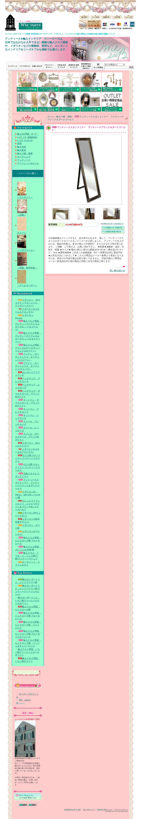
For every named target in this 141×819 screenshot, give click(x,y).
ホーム (50, 116)
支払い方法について (89, 809)
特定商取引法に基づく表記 (72, 809)
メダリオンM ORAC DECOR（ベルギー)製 (27, 495)
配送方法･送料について (104, 809)
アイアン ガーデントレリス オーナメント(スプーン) (27, 357)
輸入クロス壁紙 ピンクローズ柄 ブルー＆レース (28, 540)
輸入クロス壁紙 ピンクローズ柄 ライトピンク (28, 625)
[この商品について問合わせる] (113, 229)
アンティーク (23, 160)
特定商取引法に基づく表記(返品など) (112, 223)
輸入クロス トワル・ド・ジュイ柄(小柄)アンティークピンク (27, 556)
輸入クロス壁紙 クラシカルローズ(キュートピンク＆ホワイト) (28, 348)
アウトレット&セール (28, 163)
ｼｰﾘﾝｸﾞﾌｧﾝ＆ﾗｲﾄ (25, 140)
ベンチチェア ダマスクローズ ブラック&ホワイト (27, 394)
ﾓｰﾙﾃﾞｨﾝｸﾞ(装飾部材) (27, 137)
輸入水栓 (21, 147)
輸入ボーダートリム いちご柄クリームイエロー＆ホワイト (27, 600)
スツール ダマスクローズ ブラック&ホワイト (27, 437)
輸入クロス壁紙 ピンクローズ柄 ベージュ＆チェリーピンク (28, 643)
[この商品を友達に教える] (113, 233)
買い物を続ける (117, 270)
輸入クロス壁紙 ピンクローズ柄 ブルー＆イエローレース (28, 634)
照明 (19, 143)
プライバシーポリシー (121, 809)
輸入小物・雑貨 (25, 153)
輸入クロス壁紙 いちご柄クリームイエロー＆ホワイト (27, 652)
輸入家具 (21, 150)
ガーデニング (23, 157)
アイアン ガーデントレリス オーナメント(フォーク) (27, 366)
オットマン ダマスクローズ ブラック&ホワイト (27, 403)
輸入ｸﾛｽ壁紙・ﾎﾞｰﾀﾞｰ (27, 134)
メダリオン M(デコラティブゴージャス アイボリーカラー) (27, 303)
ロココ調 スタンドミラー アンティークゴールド (27, 467)
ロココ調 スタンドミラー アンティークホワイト (27, 458)
